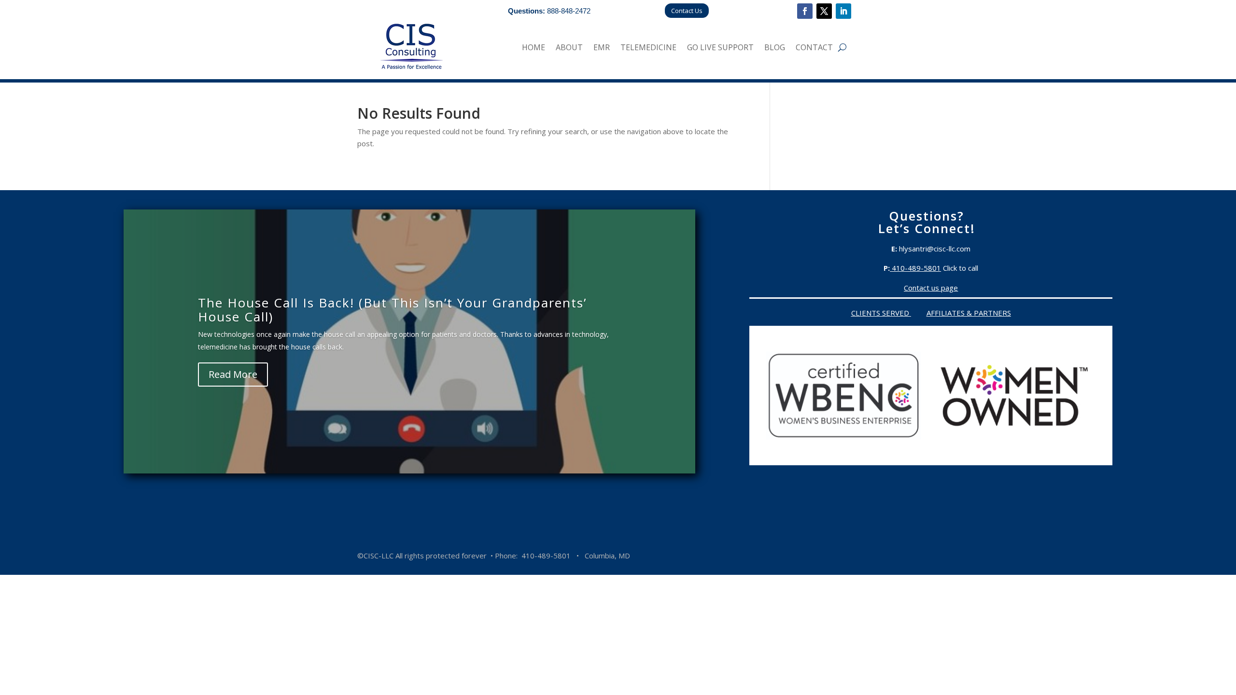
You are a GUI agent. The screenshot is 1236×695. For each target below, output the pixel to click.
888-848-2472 (568, 11)
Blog (774, 48)
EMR (601, 48)
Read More (233, 374)
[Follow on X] (824, 11)
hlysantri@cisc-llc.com (934, 248)
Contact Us (686, 10)
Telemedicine (648, 48)
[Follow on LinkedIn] (843, 11)
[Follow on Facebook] (805, 11)
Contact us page (931, 287)
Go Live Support (720, 48)
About (569, 48)
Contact (814, 48)
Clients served (881, 313)
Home (533, 48)
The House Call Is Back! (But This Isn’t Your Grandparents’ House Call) (392, 309)
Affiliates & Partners (969, 313)
